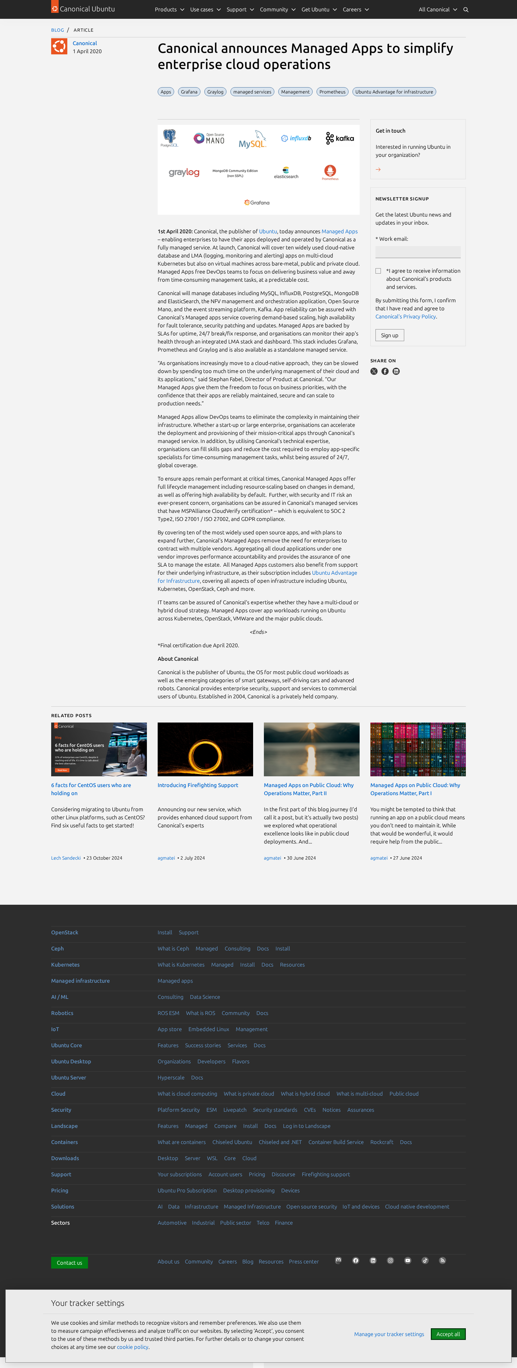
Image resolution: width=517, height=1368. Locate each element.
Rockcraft (381, 1142)
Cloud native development (417, 1206)
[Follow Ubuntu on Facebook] (357, 1262)
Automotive (172, 1223)
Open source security (311, 1206)
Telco (263, 1223)
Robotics (62, 1013)
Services (237, 1045)
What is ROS (200, 1013)
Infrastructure (201, 1206)
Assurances (360, 1110)
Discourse (283, 1174)
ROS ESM (169, 1013)
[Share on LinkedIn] (396, 373)
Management (252, 1029)
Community (236, 1013)
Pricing (257, 1174)
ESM (211, 1110)
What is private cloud (249, 1093)
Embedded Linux (208, 1029)
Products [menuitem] (166, 9)
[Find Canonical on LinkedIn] (374, 1262)
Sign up (390, 335)
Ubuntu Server (68, 1077)
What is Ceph (173, 948)
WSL (212, 1158)
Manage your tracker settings (389, 1334)
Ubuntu (268, 231)
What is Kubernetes (181, 964)
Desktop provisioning (249, 1190)
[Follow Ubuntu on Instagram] (392, 1262)
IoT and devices (361, 1206)
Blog (57, 30)
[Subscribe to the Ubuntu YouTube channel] (409, 1262)
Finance (284, 1223)
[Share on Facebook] (385, 373)
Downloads (65, 1158)
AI (160, 1206)
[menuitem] (438, 9)
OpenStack (64, 932)
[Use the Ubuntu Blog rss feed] (444, 1262)
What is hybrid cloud (305, 1093)
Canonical (85, 43)
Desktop (168, 1158)
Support (189, 932)
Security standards (275, 1110)
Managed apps (175, 981)
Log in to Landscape (307, 1126)
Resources (292, 964)
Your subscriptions (180, 1174)
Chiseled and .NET (280, 1142)
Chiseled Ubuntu (232, 1142)
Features (168, 1045)
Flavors (241, 1061)
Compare (225, 1126)
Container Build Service (336, 1142)
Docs (263, 948)
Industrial (203, 1223)
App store (170, 1029)
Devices (290, 1190)
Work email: (393, 239)
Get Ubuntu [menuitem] (315, 9)
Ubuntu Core (66, 1045)
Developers (211, 1061)
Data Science (205, 997)
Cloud (58, 1093)
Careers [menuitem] (352, 9)
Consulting (237, 948)
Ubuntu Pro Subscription (187, 1190)
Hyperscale (171, 1077)
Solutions (62, 1206)
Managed (207, 948)
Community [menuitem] (274, 9)
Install (165, 932)
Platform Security (179, 1110)
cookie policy (132, 1347)
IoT (55, 1029)
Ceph (57, 948)
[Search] (465, 9)
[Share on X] (374, 373)
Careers (227, 1261)
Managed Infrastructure (252, 1206)
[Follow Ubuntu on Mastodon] (340, 1262)
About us (169, 1261)
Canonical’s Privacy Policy (405, 316)
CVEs (310, 1110)
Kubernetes (65, 964)
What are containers (182, 1142)
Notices (332, 1110)
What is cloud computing (187, 1093)
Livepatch (235, 1110)
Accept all (448, 1334)
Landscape (64, 1126)
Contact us (69, 1263)
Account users (225, 1174)
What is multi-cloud (360, 1093)
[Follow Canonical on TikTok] (427, 1262)
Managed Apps (340, 231)
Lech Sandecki (66, 858)
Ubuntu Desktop (71, 1061)
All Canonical (434, 9)
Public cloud (404, 1093)
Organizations (174, 1061)
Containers (64, 1142)
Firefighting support (326, 1174)
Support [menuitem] (237, 9)
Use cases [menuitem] (201, 9)
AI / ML (60, 997)
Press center (304, 1261)
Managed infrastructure (80, 981)
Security (61, 1110)
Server (192, 1158)
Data (174, 1206)
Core (230, 1158)
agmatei (166, 858)
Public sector (235, 1223)
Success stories (203, 1045)
